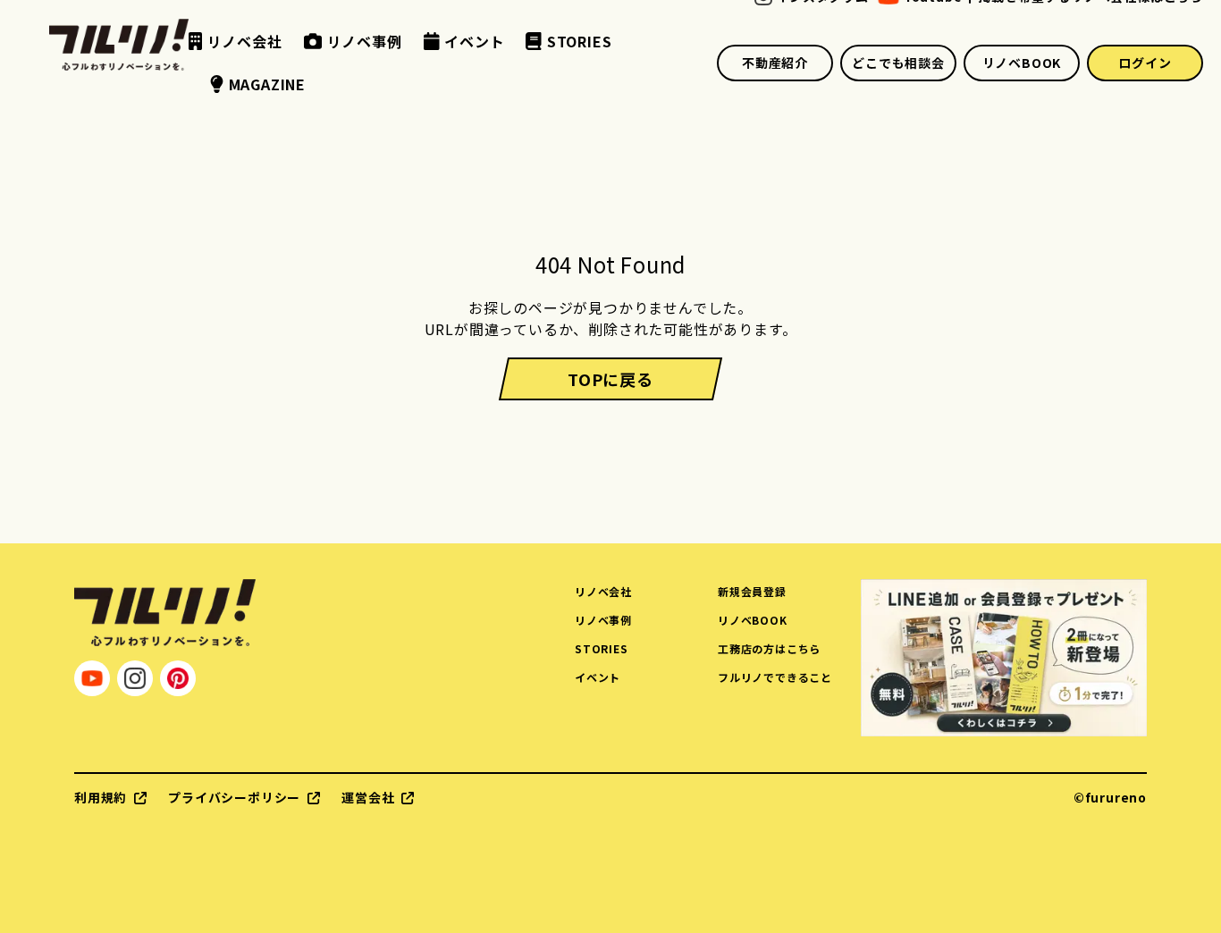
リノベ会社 (603, 591)
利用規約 (100, 797)
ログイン (1144, 62)
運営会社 (367, 797)
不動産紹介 (775, 62)
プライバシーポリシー (234, 797)
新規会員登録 (752, 591)
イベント (597, 677)
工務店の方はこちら (769, 648)
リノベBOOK (1022, 62)
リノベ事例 (603, 619)
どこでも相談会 (898, 62)
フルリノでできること (775, 677)
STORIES (601, 648)
